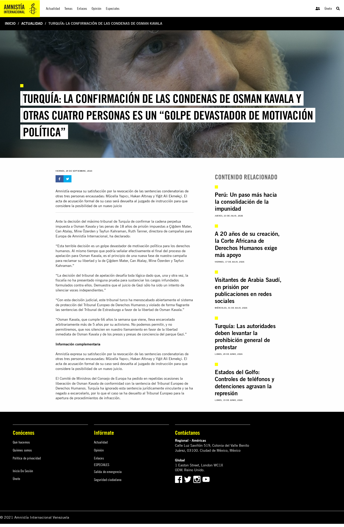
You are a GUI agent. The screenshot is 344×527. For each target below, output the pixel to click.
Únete (328, 8)
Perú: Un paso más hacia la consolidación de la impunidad (246, 201)
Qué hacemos (21, 442)
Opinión (99, 450)
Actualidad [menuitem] (53, 8)
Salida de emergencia (108, 472)
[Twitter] (188, 479)
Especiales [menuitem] (113, 8)
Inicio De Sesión (23, 471)
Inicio (10, 23)
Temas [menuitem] (68, 8)
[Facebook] (178, 479)
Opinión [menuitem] (96, 8)
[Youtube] (206, 479)
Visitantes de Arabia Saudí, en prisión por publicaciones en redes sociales (248, 290)
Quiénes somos (22, 450)
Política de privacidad (27, 458)
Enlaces (99, 458)
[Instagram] (197, 479)
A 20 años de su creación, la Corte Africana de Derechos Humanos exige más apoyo (247, 244)
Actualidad (32, 23)
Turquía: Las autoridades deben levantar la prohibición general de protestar (245, 336)
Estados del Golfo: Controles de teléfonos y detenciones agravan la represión (244, 382)
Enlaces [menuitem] (82, 8)
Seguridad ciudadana (108, 480)
